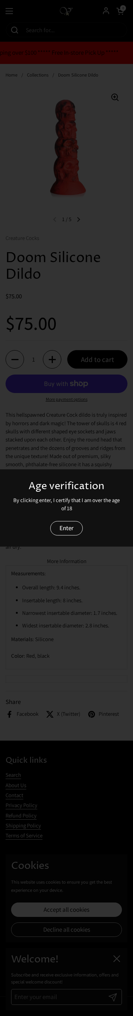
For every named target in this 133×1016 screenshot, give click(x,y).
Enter (66, 528)
